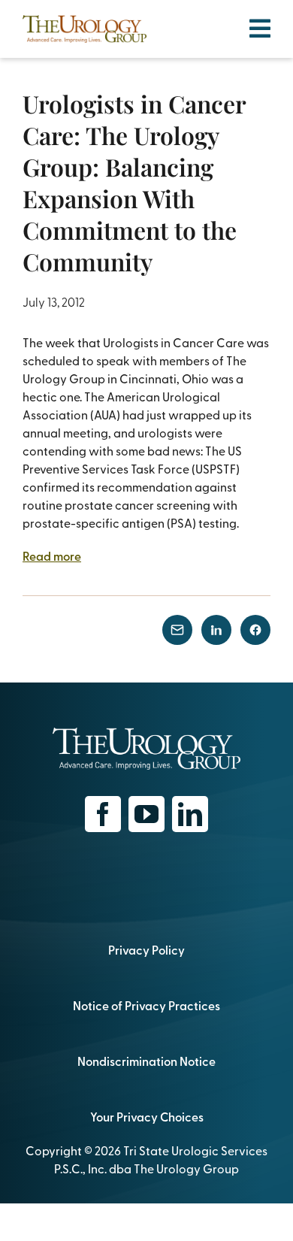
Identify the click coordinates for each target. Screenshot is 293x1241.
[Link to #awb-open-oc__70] (259, 29)
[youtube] (146, 814)
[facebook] (103, 814)
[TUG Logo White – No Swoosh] (146, 733)
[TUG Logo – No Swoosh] (84, 21)
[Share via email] (177, 630)
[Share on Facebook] (255, 630)
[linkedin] (190, 814)
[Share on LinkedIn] (216, 630)
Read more (52, 556)
